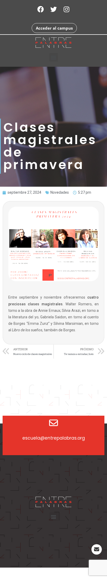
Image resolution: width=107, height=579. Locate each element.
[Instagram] (66, 9)
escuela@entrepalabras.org (53, 438)
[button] (53, 57)
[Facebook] (40, 9)
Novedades (59, 192)
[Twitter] (53, 9)
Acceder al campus (54, 28)
